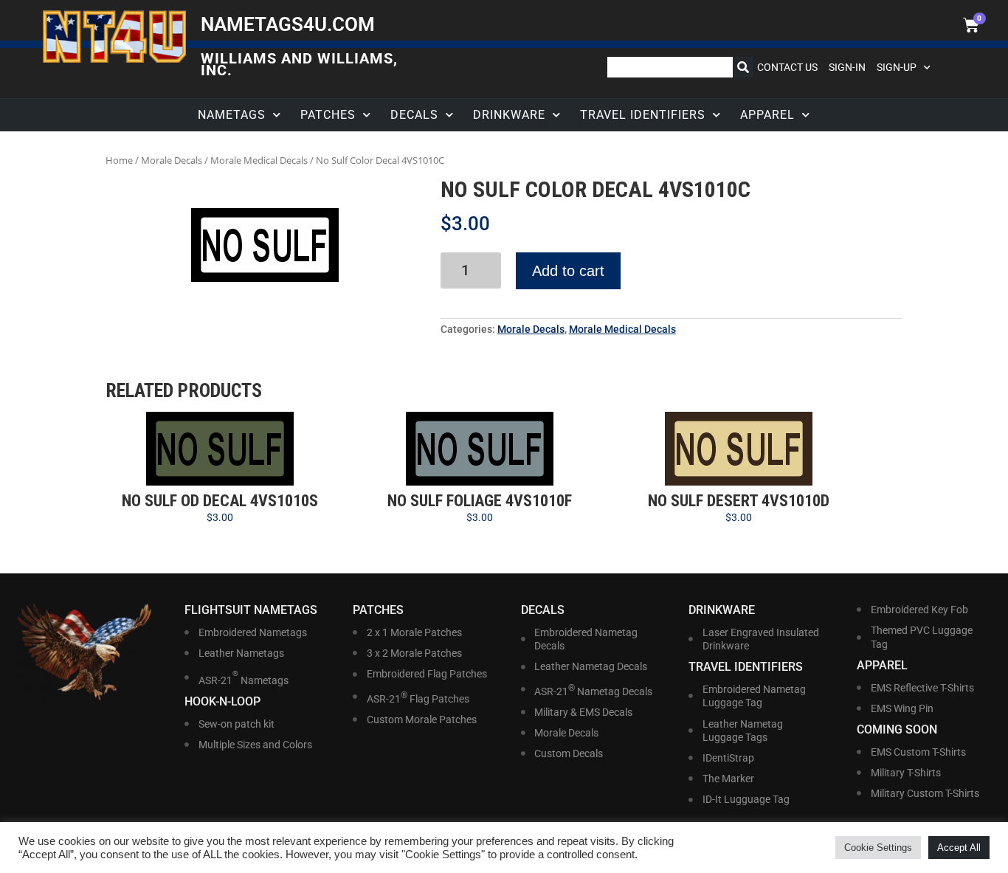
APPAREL (767, 115)
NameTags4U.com (288, 24)
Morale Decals (171, 160)
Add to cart (568, 271)
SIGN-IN (847, 67)
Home (119, 160)
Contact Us (787, 67)
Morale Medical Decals (259, 160)
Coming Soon (897, 729)
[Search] (743, 67)
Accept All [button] (959, 847)
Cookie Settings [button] (878, 847)
